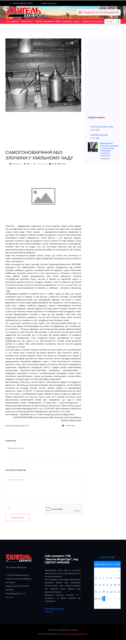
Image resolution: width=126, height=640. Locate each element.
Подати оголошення (100, 12)
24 (99, 598)
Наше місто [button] (26, 21)
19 (107, 591)
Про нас (49, 611)
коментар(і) (41, 164)
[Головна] (23, 12)
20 (111, 591)
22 (118, 591)
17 (100, 591)
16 (96, 591)
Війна (58, 21)
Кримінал (67, 21)
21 (115, 591)
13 (111, 585)
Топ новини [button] (12, 21)
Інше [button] (76, 21)
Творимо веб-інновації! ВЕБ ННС (73, 634)
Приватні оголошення (92, 21)
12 (107, 585)
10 (100, 585)
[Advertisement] (43, 129)
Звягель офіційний (45, 21)
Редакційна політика (54, 608)
